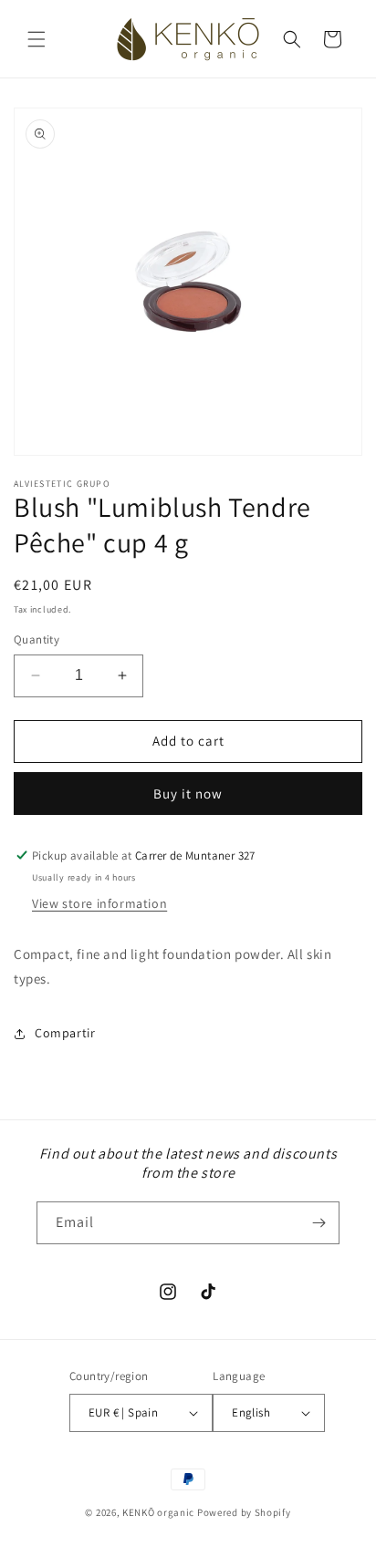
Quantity (36, 639)
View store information (99, 903)
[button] (36, 39)
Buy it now (188, 793)
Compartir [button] (65, 1033)
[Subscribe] (318, 1222)
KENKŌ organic (158, 1512)
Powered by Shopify (244, 1512)
